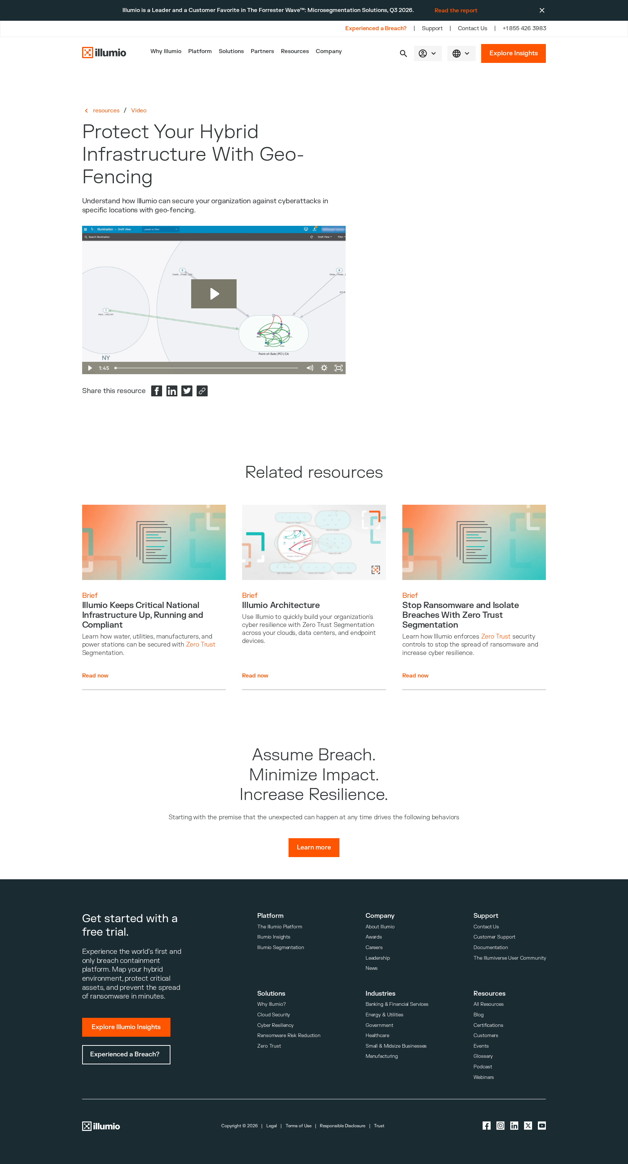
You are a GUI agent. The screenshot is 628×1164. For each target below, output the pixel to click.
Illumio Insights (273, 937)
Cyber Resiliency (275, 1025)
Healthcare (377, 1035)
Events (481, 1046)
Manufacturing (382, 1056)
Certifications (488, 1025)
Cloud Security (273, 1015)
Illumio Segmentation (280, 947)
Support (432, 28)
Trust (379, 1126)
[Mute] (309, 368)
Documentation (491, 947)
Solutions (231, 51)
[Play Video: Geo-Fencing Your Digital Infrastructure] (214, 293)
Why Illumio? (271, 1004)
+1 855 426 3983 (524, 28)
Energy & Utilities (384, 1015)
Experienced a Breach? (376, 28)
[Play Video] (89, 368)
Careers (374, 947)
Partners (262, 51)
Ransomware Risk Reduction (289, 1035)
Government (379, 1025)
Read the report (456, 10)
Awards (374, 937)
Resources (295, 51)
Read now (95, 675)
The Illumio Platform (279, 927)
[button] (403, 54)
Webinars (484, 1077)
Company (329, 51)
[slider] (206, 368)
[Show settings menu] (324, 368)
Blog (478, 1015)
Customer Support (494, 937)
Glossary (483, 1056)
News (372, 968)
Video (138, 110)
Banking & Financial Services (397, 1004)
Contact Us (472, 28)
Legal (271, 1126)
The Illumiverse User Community (510, 958)
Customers (486, 1035)
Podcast (483, 1067)
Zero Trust (269, 1046)
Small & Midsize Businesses (396, 1046)
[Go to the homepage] (104, 53)
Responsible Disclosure (342, 1126)
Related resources (314, 472)
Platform (200, 51)
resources (106, 110)
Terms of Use (298, 1126)
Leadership (378, 958)
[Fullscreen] (338, 368)
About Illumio (380, 927)
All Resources (488, 1004)
